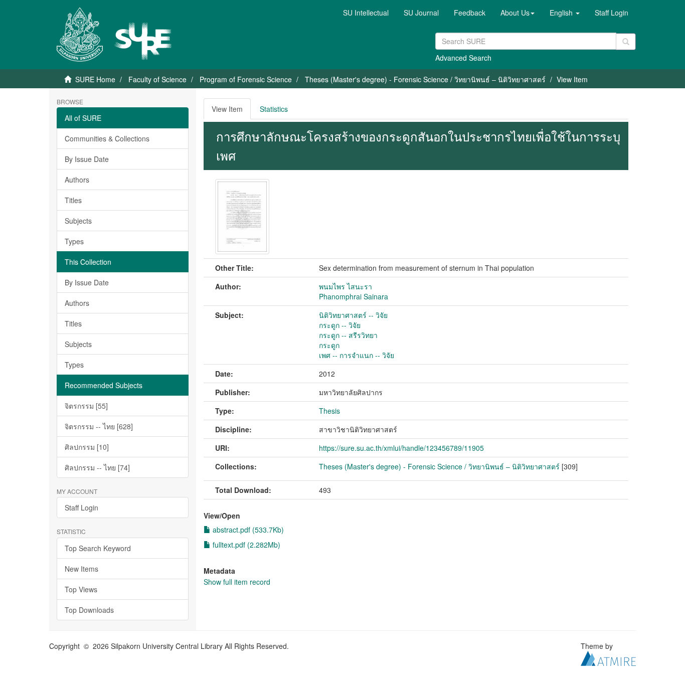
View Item (227, 109)
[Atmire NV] (608, 657)
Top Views (81, 589)
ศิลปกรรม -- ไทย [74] (97, 467)
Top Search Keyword (98, 548)
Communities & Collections (107, 138)
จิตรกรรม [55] (86, 406)
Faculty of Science (157, 79)
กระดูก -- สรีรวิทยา (348, 335)
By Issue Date (87, 159)
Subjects (78, 221)
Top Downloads (89, 610)
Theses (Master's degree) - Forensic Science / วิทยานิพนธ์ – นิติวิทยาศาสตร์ (425, 79)
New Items (81, 569)
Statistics (274, 109)
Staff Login (81, 507)
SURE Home (95, 79)
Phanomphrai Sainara (353, 296)
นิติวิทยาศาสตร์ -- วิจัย (353, 315)
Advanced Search (463, 58)
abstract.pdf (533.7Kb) (247, 530)
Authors (77, 180)
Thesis (329, 411)
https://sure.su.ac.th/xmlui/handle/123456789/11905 (401, 448)
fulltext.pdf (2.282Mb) (245, 545)
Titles (73, 200)
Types (74, 241)
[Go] (626, 41)
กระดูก (329, 345)
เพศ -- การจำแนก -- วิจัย (356, 355)
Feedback (469, 13)
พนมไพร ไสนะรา (345, 286)
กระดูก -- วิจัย (340, 325)
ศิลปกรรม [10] (87, 447)
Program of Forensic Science (246, 79)
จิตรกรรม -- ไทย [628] (99, 426)
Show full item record (237, 582)
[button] (517, 12)
